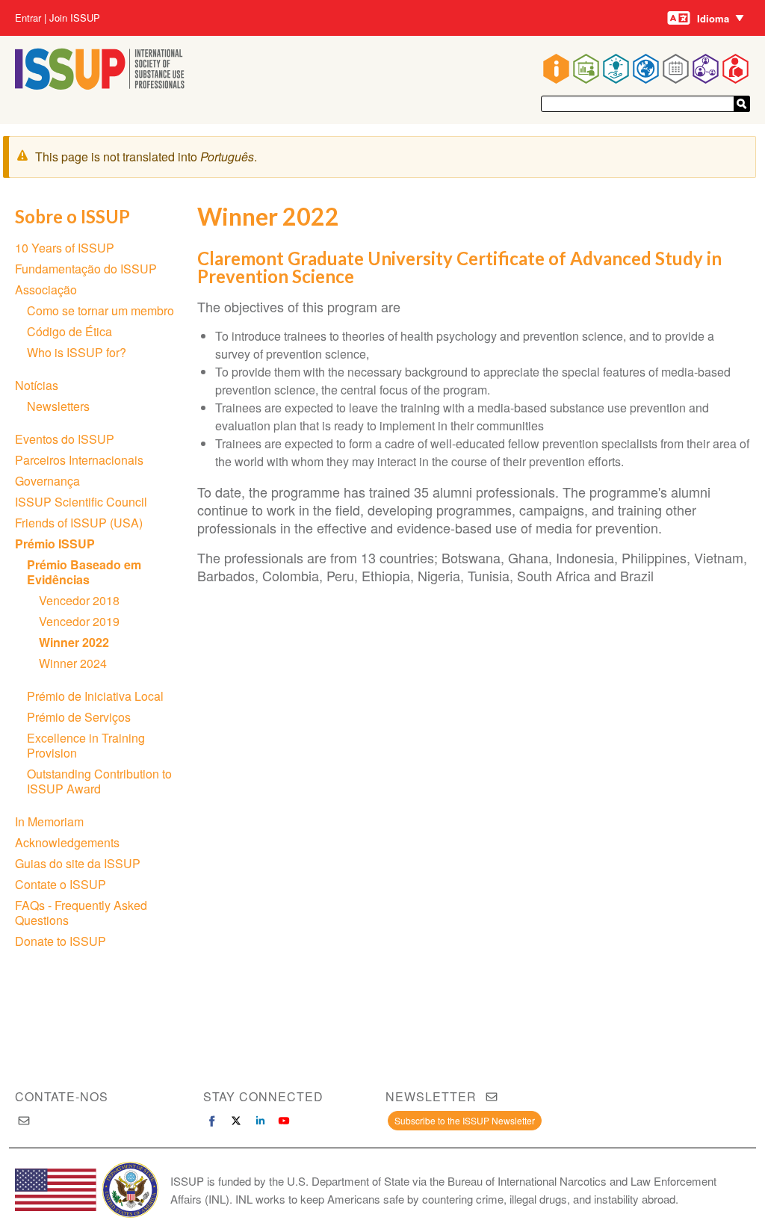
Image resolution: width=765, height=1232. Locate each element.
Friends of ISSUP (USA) (79, 522)
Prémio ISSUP (55, 543)
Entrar (28, 18)
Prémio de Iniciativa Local (95, 696)
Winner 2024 (73, 663)
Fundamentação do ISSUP (86, 268)
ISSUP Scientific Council (81, 501)
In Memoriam (49, 821)
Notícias (36, 385)
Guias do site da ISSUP (77, 863)
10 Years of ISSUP (64, 247)
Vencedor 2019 (79, 621)
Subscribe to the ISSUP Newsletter (464, 1120)
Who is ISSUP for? (76, 352)
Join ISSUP (74, 18)
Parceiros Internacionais (79, 459)
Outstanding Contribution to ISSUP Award (99, 781)
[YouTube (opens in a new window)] (284, 1121)
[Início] (100, 84)
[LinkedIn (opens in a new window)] (260, 1121)
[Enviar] (742, 104)
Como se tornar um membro (100, 310)
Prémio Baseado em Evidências (84, 572)
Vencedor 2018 (79, 600)
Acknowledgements (67, 842)
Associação (46, 289)
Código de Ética (69, 331)
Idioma (713, 18)
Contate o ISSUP (60, 884)
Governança (47, 480)
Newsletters (58, 406)
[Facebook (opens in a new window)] (212, 1121)
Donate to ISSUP (60, 941)
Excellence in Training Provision (86, 745)
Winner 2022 (74, 642)
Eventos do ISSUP (64, 439)
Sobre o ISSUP (72, 216)
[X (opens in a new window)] (236, 1121)
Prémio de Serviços (79, 716)
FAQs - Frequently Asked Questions (81, 913)
